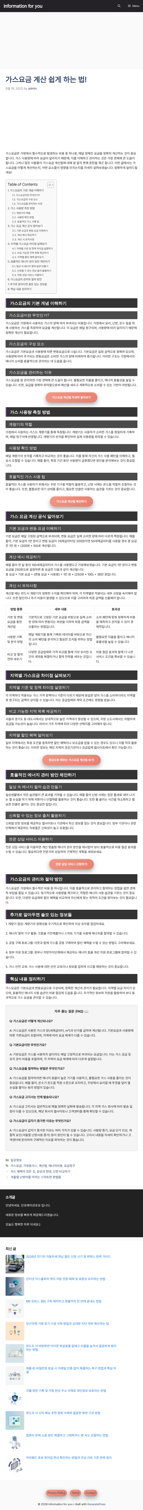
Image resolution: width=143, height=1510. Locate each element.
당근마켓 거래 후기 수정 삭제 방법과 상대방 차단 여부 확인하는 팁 (67, 1323)
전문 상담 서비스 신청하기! (71, 864)
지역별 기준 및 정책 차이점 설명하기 (35, 248)
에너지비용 (56, 1166)
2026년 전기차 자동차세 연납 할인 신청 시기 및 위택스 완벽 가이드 (68, 1256)
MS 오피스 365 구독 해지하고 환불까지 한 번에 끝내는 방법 (63, 1301)
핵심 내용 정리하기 (21, 289)
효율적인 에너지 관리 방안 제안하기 (30, 261)
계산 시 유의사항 (26, 239)
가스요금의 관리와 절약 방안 (26, 279)
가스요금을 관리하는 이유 (29, 203)
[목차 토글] (49, 185)
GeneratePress (96, 1504)
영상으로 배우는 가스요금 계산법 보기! (71, 760)
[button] (119, 6)
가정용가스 (30, 1166)
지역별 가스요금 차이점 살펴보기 (29, 244)
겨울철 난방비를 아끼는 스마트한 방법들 (36, 1177)
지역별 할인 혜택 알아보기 (31, 257)
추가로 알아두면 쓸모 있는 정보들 (28, 284)
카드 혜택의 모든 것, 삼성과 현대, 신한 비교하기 (40, 1171)
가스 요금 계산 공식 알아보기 (27, 226)
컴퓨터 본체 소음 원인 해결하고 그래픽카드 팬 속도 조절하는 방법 (67, 1435)
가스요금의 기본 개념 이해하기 (27, 190)
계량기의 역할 (23, 213)
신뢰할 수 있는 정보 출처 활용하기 (34, 270)
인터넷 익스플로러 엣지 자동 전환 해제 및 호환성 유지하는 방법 (65, 1279)
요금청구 (69, 1166)
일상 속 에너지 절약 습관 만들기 (32, 266)
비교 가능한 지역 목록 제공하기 (33, 252)
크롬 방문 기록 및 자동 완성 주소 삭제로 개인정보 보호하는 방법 (66, 1391)
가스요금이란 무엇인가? (28, 195)
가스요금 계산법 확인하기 (71, 501)
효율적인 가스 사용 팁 (28, 221)
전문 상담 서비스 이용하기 (30, 275)
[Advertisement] (71, 42)
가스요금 (16, 1166)
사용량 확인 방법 (25, 217)
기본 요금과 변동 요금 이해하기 (32, 230)
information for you (23, 6)
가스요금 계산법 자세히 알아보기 (71, 397)
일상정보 (16, 1160)
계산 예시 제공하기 (26, 234)
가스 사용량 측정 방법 (23, 208)
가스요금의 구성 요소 (27, 199)
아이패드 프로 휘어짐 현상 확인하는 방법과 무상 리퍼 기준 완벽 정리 (69, 1458)
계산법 (43, 1166)
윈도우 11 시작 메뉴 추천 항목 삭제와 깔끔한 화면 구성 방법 (63, 1413)
